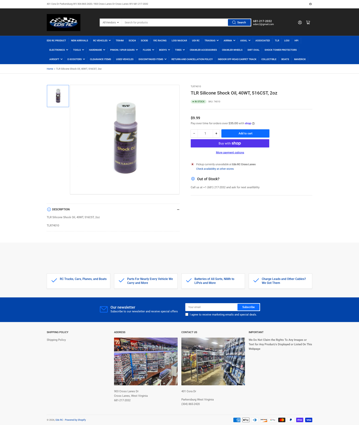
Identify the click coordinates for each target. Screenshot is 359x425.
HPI (296, 40)
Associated (262, 40)
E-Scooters (74, 59)
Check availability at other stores (215, 168)
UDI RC (196, 40)
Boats (285, 59)
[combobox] (186, 22)
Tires (178, 49)
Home (50, 68)
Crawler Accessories (203, 49)
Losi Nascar (179, 40)
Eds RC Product (56, 40)
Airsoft (54, 59)
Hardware (95, 49)
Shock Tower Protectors (281, 49)
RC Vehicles (100, 40)
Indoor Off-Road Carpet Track (237, 59)
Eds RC (59, 419)
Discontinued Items (151, 59)
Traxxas (210, 40)
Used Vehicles (125, 59)
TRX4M (120, 40)
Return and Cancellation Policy (192, 59)
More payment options (230, 152)
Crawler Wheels (232, 49)
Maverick (300, 59)
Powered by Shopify (75, 419)
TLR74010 (196, 86)
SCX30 (144, 40)
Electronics (57, 49)
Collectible (268, 59)
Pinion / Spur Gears (122, 49)
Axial (243, 40)
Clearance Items (100, 59)
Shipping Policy (56, 340)
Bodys (163, 49)
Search (241, 22)
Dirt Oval (254, 49)
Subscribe (248, 307)
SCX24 (132, 40)
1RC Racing (160, 40)
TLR (277, 40)
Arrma (228, 40)
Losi (286, 40)
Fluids (147, 49)
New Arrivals (79, 40)
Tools (77, 49)
